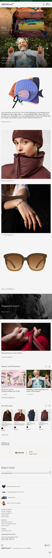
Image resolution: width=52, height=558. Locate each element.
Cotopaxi (3, 33)
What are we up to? (6, 522)
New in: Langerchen (6, 180)
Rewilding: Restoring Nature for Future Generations (37, 390)
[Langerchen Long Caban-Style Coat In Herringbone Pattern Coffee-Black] (7, 415)
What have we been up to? (8, 523)
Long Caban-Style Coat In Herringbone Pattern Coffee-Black (6, 424)
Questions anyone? (6, 530)
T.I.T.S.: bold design (6, 235)
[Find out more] (26, 90)
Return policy (5, 516)
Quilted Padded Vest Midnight (30, 424)
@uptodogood (5, 444)
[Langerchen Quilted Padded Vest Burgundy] (45, 415)
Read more (4, 63)
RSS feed (29, 548)
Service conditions (6, 511)
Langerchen (3, 422)
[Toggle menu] (49, 4)
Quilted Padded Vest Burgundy (43, 424)
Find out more (5, 121)
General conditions (6, 513)
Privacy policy (5, 515)
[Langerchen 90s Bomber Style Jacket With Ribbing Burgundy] (20, 415)
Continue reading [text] (7, 398)
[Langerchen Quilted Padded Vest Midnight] (32, 415)
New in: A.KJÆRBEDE (7, 289)
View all (4, 435)
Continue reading (6, 357)
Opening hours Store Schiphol (26, 0)
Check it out (4, 311)
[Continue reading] (26, 337)
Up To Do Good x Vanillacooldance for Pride (10, 390)
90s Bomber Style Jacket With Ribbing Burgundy (19, 424)
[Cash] (50, 553)
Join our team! (5, 525)
